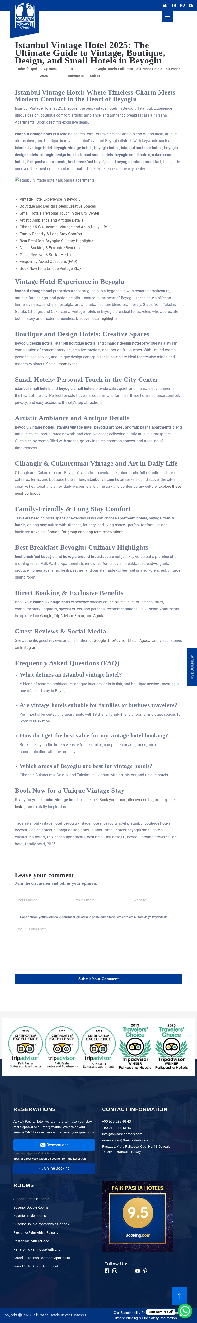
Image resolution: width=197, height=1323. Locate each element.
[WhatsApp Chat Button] (185, 1311)
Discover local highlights (96, 318)
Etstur (79, 616)
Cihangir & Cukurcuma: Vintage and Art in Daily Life (63, 227)
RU (182, 5)
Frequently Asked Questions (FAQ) (48, 261)
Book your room (112, 800)
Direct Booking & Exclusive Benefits (50, 248)
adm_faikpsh (28, 69)
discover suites (140, 800)
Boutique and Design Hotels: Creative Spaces (58, 206)
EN (165, 5)
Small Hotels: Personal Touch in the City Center (59, 213)
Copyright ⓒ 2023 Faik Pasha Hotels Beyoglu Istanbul (44, 1315)
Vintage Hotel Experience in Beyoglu (50, 199)
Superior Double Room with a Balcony (41, 1224)
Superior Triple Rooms (29, 1216)
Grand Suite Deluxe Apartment (35, 1266)
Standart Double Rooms (31, 1199)
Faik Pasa (125, 69)
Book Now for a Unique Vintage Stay (50, 268)
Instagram (28, 647)
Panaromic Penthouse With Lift (36, 1249)
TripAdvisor (63, 616)
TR (173, 5)
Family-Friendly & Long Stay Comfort (51, 234)
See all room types (61, 364)
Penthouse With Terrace (31, 1241)
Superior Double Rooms (30, 1207)
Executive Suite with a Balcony (35, 1232)
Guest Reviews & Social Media (45, 255)
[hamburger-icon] (167, 16)
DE (191, 5)
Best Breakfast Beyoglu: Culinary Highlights (56, 241)
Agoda (98, 616)
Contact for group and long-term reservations (85, 532)
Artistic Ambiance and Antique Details (52, 220)
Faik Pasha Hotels (148, 69)
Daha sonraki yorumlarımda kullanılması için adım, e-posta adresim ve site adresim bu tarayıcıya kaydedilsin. (94, 917)
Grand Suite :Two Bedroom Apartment (41, 1258)
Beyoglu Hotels (105, 69)
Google (46, 616)
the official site (121, 602)
